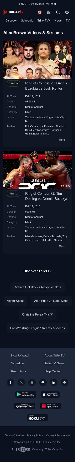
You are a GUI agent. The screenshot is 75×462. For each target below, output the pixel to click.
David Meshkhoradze (37, 130)
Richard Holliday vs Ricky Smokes (37, 287)
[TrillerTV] (13, 12)
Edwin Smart (40, 133)
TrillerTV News (55, 363)
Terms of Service (14, 435)
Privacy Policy (35, 435)
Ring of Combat (34, 107)
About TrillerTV (55, 355)
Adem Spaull (15, 300)
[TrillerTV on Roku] (37, 417)
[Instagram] (32, 382)
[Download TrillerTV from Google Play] (25, 394)
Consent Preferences (58, 435)
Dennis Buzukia (52, 236)
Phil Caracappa (34, 126)
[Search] (57, 12)
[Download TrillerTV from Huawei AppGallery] (50, 406)
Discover (11, 20)
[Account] (67, 12)
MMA (28, 112)
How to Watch (20, 355)
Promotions (19, 371)
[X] (21, 382)
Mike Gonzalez (33, 236)
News (58, 20)
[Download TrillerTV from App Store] (50, 394)
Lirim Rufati (40, 240)
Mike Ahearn (55, 240)
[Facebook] (10, 382)
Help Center (53, 371)
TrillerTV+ (44, 20)
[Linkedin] (54, 382)
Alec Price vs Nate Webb (51, 300)
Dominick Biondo (54, 126)
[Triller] (64, 382)
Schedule (27, 20)
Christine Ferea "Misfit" (37, 314)
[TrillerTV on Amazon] (24, 406)
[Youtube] (43, 382)
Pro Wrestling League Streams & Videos (37, 328)
